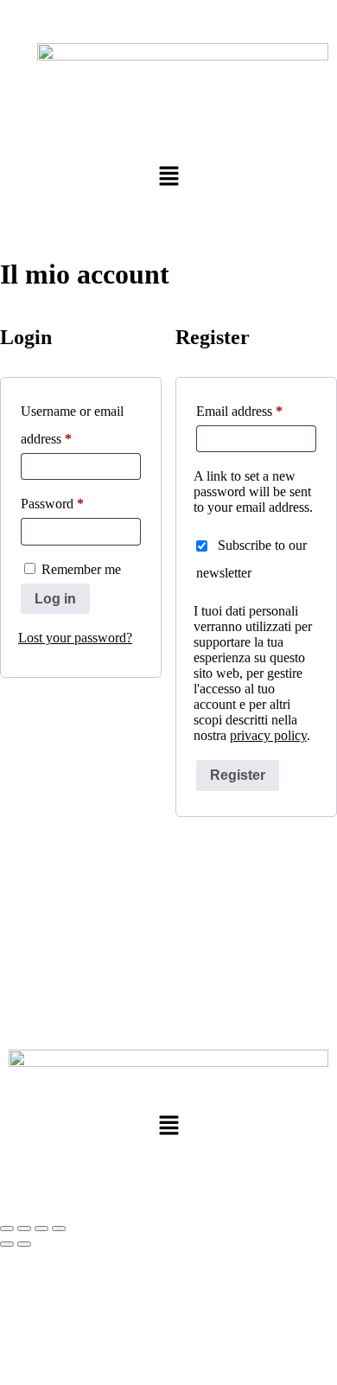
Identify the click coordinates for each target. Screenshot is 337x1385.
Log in (55, 598)
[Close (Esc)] (59, 1228)
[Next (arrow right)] (24, 1244)
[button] (168, 177)
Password (77, 500)
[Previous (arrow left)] (7, 1244)
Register (237, 775)
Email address (256, 408)
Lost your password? (75, 637)
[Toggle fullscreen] (24, 1228)
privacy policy (268, 735)
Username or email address (72, 422)
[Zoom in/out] (7, 1228)
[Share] (41, 1228)
